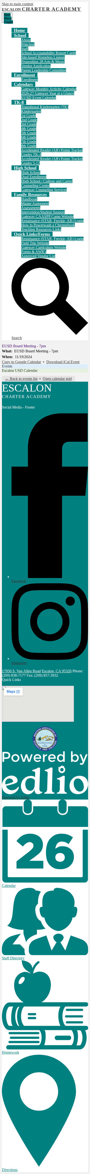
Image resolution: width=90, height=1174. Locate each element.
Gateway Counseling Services (44, 190)
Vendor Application (36, 66)
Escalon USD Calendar (19, 370)
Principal (28, 44)
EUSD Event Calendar (38, 98)
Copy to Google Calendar (21, 362)
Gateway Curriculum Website (43, 247)
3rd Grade (28, 124)
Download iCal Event (62, 362)
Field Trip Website (35, 243)
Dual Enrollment (33, 177)
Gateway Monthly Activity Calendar (48, 89)
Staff (24, 49)
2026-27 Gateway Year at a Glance (47, 93)
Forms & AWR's (33, 252)
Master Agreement (35, 203)
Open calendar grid (57, 379)
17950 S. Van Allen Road (21, 671)
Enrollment (29, 80)
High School (30, 172)
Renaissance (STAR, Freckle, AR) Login (52, 221)
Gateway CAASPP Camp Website (47, 216)
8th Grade (28, 146)
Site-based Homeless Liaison (43, 57)
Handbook (29, 199)
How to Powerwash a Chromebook (48, 225)
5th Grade (28, 133)
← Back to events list (21, 379)
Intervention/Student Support (43, 212)
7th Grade (28, 141)
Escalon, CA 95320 (57, 671)
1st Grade (28, 116)
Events (7, 366)
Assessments (30, 208)
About (26, 40)
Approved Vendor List (38, 256)
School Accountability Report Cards (48, 53)
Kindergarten (31, 111)
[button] (20, 35)
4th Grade (28, 128)
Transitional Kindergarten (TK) (44, 107)
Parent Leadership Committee (43, 70)
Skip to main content (17, 4)
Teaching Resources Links (41, 229)
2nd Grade (29, 120)
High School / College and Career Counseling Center (46, 183)
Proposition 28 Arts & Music (43, 62)
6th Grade (28, 137)
